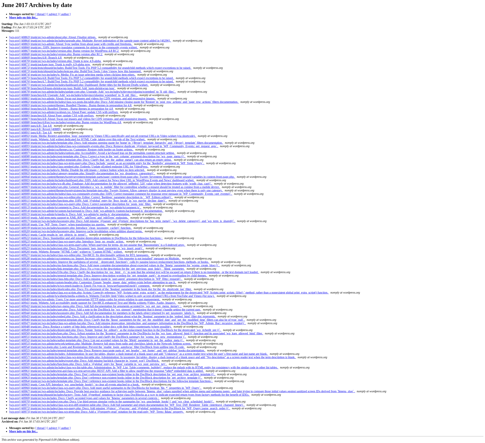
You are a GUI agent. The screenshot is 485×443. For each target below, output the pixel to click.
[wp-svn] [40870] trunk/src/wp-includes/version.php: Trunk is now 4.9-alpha (55, 61)
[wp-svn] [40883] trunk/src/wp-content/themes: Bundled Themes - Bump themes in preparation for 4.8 (70, 105)
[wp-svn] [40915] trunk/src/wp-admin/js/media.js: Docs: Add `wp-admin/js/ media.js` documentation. (70, 214)
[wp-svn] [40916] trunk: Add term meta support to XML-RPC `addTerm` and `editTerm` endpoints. (69, 217)
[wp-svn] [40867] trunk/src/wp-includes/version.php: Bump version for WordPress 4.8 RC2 (64, 50)
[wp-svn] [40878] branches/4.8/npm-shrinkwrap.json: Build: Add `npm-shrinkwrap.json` (62, 88)
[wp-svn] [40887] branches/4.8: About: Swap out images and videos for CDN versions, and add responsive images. (78, 118)
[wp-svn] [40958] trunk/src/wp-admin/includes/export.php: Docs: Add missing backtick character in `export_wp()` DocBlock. (84, 360)
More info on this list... (23, 17)
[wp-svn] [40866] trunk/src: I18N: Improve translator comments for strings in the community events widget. (73, 47)
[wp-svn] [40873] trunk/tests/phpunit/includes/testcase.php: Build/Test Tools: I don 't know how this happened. (75, 71)
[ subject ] (53, 14)
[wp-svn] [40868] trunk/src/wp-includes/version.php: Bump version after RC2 (56, 54)
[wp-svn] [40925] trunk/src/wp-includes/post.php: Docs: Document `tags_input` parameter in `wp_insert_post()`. (76, 248)
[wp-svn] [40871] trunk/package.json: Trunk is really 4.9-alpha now (50, 64)
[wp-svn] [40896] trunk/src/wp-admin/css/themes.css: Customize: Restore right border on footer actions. (71, 149)
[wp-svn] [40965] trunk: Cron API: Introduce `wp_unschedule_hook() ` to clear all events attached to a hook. (74, 384)
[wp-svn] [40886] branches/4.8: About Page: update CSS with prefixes (51, 115)
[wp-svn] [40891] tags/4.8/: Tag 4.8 (30, 132)
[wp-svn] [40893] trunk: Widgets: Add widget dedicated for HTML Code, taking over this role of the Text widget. (77, 139)
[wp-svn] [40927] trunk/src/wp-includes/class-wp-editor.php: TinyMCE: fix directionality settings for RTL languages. (79, 255)
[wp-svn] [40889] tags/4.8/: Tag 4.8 (30, 125)
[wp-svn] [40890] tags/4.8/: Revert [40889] (35, 129)
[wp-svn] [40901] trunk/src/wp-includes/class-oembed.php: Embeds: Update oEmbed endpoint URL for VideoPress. (79, 166)
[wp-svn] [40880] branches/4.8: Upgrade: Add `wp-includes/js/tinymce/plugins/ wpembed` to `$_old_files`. (73, 95)
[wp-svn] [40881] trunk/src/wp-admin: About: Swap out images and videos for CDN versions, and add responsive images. (82, 98)
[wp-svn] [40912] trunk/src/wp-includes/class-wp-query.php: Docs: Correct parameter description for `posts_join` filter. (80, 204)
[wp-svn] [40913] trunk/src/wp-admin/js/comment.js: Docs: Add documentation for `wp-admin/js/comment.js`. (75, 207)
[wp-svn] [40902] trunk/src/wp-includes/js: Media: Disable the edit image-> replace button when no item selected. (77, 170)
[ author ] (64, 14)
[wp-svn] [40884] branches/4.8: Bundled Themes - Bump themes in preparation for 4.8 (61, 108)
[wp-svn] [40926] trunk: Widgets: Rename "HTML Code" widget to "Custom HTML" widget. (66, 251)
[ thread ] (40, 14)
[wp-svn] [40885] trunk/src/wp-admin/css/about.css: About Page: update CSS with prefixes (64, 112)
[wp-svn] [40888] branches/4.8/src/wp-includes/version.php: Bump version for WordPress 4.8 (65, 122)
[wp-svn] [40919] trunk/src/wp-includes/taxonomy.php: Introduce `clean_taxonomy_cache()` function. (70, 227)
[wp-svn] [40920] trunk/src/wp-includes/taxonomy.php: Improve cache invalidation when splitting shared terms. (76, 231)
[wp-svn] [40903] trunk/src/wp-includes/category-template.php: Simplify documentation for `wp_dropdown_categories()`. (82, 173)
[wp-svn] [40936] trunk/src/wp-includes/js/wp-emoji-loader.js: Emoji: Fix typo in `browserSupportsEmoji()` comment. (80, 285)
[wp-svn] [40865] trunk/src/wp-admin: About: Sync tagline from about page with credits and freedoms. (71, 44)
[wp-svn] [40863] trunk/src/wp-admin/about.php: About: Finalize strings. (53, 37)
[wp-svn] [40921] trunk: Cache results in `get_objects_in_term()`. (48, 234)
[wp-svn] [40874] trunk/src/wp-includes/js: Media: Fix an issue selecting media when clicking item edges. (72, 74)
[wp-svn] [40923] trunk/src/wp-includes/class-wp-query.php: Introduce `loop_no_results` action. (67, 241)
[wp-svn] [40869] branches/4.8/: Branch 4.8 (35, 57)
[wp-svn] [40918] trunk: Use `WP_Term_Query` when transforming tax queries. (57, 224)
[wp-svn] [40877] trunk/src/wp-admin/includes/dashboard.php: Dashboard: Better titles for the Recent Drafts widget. (79, 84)
